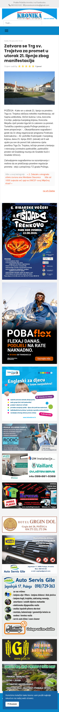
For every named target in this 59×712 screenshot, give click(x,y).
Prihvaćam (12, 703)
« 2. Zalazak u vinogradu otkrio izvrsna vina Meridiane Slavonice (27, 176)
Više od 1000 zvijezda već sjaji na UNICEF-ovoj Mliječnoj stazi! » (28, 180)
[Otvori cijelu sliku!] (29, 88)
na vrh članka (49, 190)
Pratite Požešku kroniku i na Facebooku (29, 2)
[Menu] (6, 31)
